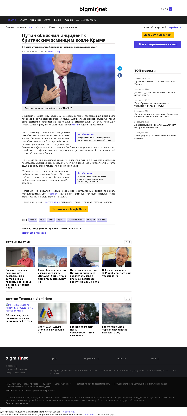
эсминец (102, 219)
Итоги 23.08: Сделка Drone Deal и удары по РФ (51, 329)
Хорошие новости (68, 27)
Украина (21, 27)
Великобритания (76, 219)
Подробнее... (68, 411)
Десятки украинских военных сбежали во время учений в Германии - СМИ (156, 115)
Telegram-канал (51, 201)
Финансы (35, 20)
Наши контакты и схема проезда (22, 383)
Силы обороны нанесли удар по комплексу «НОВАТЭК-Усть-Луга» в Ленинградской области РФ (52, 275)
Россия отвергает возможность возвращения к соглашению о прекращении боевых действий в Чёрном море (19, 278)
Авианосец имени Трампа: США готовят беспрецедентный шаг (155, 126)
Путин (50, 219)
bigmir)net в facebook (34, 232)
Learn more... (89, 414)
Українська (174, 27)
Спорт (23, 20)
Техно (57, 20)
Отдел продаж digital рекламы (40, 390)
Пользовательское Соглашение (130, 383)
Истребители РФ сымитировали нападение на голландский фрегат (94, 139)
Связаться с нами (63, 383)
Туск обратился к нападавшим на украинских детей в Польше (151, 104)
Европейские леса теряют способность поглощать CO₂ (114, 329)
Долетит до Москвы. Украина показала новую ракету (154, 93)
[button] (126, 242)
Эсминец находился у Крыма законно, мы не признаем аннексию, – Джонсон (91, 179)
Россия (33, 219)
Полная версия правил (17, 403)
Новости (11, 20)
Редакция (46, 383)
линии (75, 124)
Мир (31, 27)
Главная (10, 27)
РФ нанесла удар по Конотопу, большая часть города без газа (19, 318)
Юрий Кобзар (54, 51)
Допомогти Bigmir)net (158, 34)
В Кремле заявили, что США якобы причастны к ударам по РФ (116, 273)
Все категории (88, 20)
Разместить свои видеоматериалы (93, 383)
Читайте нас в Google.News (69, 209)
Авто (47, 20)
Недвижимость (91, 358)
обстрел (52, 193)
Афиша (69, 20)
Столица (40, 27)
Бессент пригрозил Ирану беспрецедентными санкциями (82, 331)
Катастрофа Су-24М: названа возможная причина (155, 137)
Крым (42, 219)
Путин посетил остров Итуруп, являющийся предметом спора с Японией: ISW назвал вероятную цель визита (84, 275)
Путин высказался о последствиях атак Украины (154, 82)
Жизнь (52, 27)
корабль (61, 219)
